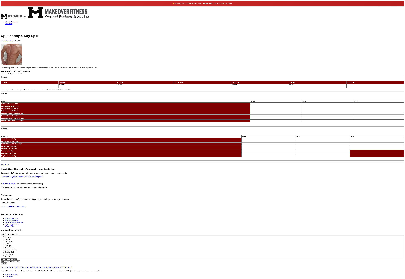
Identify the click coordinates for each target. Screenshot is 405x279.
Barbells (8, 237)
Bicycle (7, 239)
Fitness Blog (9, 24)
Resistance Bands (11, 250)
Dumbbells (8, 241)
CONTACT (59, 267)
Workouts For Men (11, 218)
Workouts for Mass (7, 41)
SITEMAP (68, 267)
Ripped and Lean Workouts (14, 222)
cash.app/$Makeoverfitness (13, 206)
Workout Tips (9, 226)
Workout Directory (11, 22)
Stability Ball (9, 252)
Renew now (207, 3)
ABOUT (51, 267)
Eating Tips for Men (11, 224)
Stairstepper (9, 254)
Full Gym (8, 246)
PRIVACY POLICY (8, 267)
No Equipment (10, 248)
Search (4, 263)
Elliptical (8, 243)
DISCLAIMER (41, 267)
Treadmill (8, 256)
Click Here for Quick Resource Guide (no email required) (22, 177)
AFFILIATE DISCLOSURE (25, 267)
